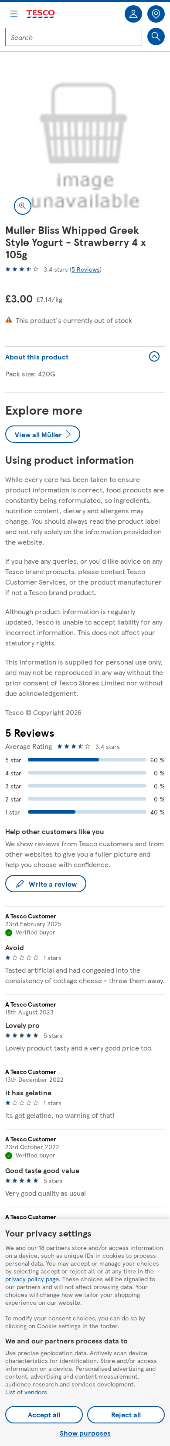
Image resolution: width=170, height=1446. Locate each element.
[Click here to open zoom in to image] (22, 206)
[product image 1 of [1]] (85, 143)
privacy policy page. (33, 1278)
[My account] (133, 14)
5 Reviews (85, 269)
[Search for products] (156, 36)
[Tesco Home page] (41, 14)
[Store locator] (156, 14)
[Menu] (14, 14)
